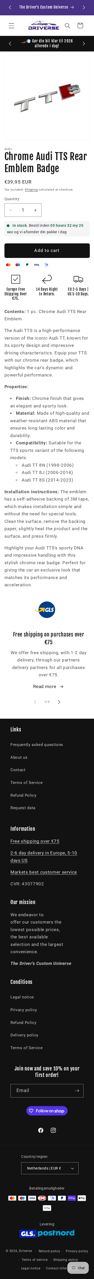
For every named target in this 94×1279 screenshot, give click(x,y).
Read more (44, 686)
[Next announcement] (84, 7)
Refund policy (49, 1251)
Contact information (62, 1268)
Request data (23, 808)
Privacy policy (23, 1010)
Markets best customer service (43, 872)
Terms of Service (26, 782)
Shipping (31, 189)
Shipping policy (65, 1260)
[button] (11, 25)
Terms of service (35, 1260)
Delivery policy (24, 1035)
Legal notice (22, 997)
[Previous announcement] (10, 7)
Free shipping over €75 (35, 841)
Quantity (12, 199)
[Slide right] (59, 702)
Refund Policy (23, 795)
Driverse (25, 1251)
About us (18, 757)
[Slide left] (35, 702)
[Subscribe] (77, 1091)
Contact (18, 770)
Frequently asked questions (36, 744)
